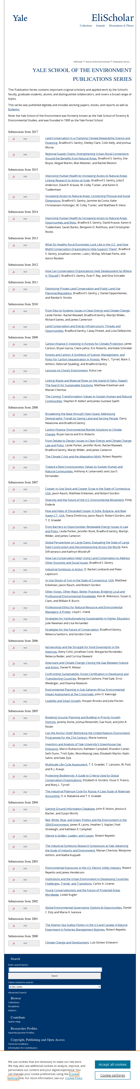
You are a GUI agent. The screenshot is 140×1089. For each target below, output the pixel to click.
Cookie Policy (73, 1078)
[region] (70, 1070)
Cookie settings (112, 1075)
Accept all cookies (113, 1064)
